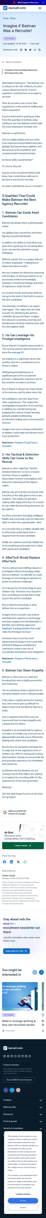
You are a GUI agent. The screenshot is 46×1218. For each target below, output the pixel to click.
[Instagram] (19, 1056)
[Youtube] (15, 1056)
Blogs (13, 18)
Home (5, 18)
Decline (23, 1207)
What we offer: (9, 1107)
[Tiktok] (26, 1056)
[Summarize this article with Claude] (25, 50)
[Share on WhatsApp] (25, 861)
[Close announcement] (43, 3)
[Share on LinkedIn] (11, 861)
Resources (8, 1114)
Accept (23, 1200)
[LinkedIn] (11, 1056)
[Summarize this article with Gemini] (30, 50)
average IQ (17, 352)
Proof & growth (10, 1121)
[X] (8, 1056)
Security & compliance (13, 1128)
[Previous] (34, 972)
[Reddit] (22, 1056)
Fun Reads (9, 38)
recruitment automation (14, 652)
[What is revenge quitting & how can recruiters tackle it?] (20, 996)
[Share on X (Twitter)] (18, 861)
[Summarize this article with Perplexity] (39, 50)
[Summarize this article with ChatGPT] (21, 50)
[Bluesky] (29, 1056)
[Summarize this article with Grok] (35, 50)
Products (7, 1100)
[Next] (41, 972)
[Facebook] (4, 1056)
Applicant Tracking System (16, 628)
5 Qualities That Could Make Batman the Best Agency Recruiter (21, 71)
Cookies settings (23, 1194)
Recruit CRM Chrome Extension (19, 1080)
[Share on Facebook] (4, 861)
